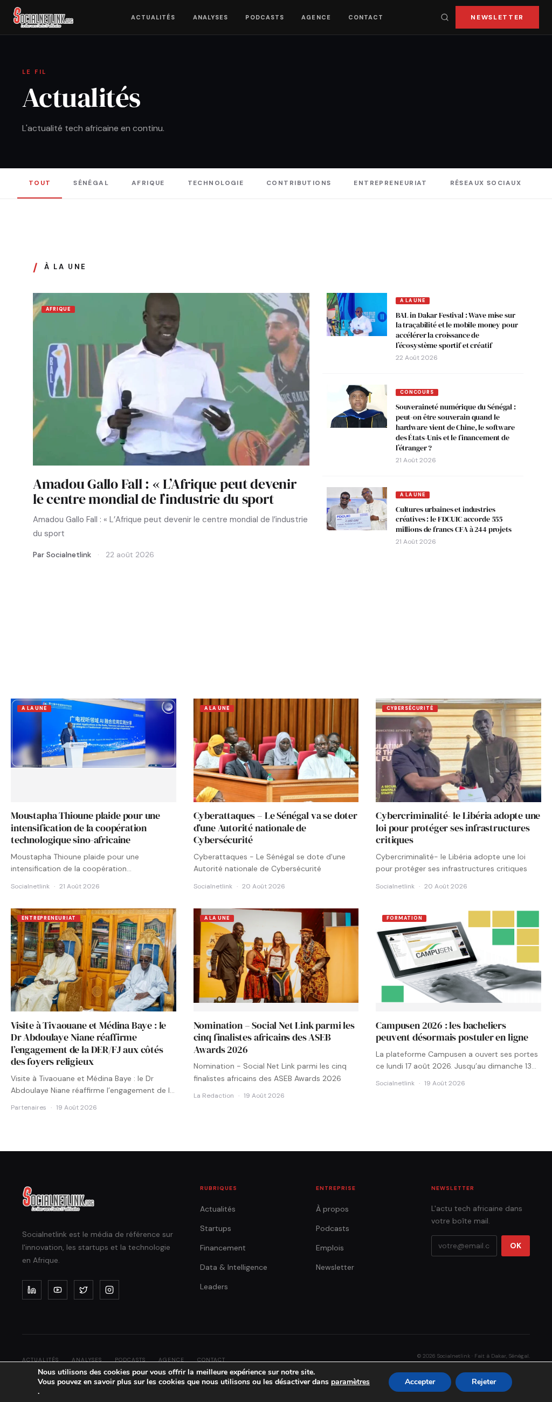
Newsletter (497, 17)
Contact (366, 17)
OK (515, 1245)
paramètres (350, 1382)
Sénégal (91, 183)
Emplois (330, 1248)
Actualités (153, 17)
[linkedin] (32, 1290)
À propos (332, 1209)
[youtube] (57, 1290)
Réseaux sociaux (486, 183)
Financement (223, 1248)
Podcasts (264, 17)
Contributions (299, 183)
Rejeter (484, 1382)
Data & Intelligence (233, 1267)
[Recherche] (444, 17)
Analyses (211, 17)
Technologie (216, 183)
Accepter (420, 1382)
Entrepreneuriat (390, 183)
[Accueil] (43, 17)
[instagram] (109, 1290)
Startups (215, 1228)
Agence (316, 17)
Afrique (148, 183)
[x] (83, 1290)
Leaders (214, 1286)
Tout (40, 183)
